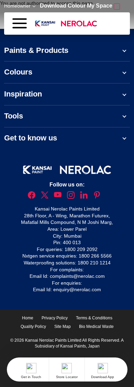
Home (27, 318)
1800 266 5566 (95, 256)
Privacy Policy (55, 318)
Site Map (62, 326)
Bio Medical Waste (96, 326)
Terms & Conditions (94, 318)
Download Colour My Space (77, 6)
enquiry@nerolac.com (77, 289)
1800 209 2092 (81, 249)
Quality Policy (33, 326)
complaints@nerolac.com (77, 276)
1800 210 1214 (94, 262)
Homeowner (17, 6)
